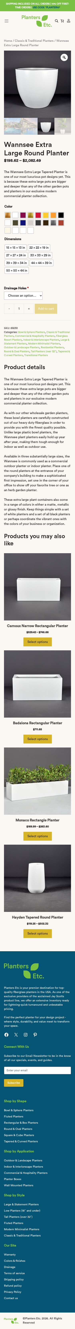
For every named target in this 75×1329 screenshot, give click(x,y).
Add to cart (46, 308)
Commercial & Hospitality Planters (35, 336)
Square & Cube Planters (19, 1135)
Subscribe (13, 1083)
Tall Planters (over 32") (44, 351)
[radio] (8, 215)
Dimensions (12, 239)
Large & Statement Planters (21, 1204)
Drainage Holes (16, 288)
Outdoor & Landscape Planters (21, 347)
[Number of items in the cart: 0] (62, 21)
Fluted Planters (13, 1116)
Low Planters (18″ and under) (22, 1210)
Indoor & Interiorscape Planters (41, 340)
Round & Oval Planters (16, 351)
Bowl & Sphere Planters (31, 332)
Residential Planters (52, 347)
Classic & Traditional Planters (34, 40)
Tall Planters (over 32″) (18, 1217)
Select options (37, 642)
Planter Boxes (12, 1179)
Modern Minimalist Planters (44, 343)
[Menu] (11, 20)
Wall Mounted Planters (18, 1185)
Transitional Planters (36, 355)
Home (8, 40)
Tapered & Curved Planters (21, 1141)
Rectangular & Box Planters (21, 1122)
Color (8, 206)
